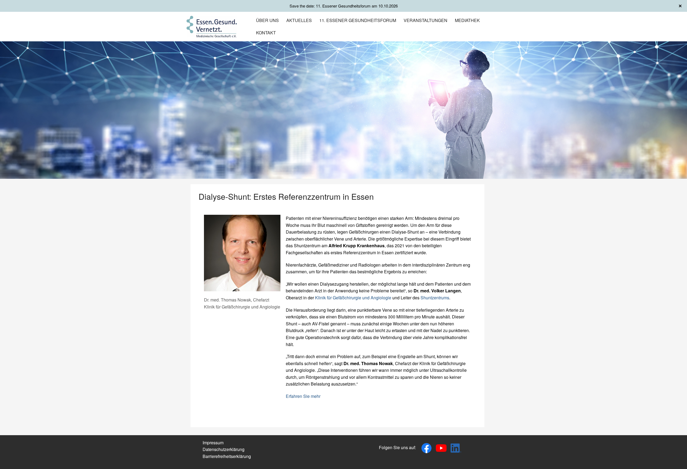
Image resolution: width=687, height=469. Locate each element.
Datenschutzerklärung (223, 449)
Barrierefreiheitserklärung (227, 456)
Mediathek (467, 20)
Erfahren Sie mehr (303, 396)
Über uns (267, 20)
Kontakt (266, 33)
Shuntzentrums (435, 298)
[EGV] (212, 26)
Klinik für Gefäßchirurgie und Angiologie (353, 298)
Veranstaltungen (425, 20)
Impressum (213, 442)
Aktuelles (299, 20)
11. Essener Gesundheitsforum (357, 20)
